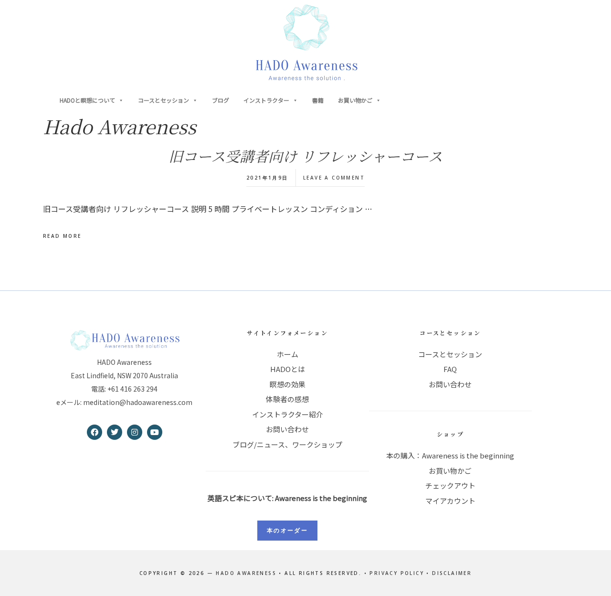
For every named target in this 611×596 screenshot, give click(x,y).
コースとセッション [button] (163, 100)
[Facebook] (94, 432)
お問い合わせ (287, 429)
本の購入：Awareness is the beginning (450, 455)
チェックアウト (450, 485)
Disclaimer (452, 573)
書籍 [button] (318, 100)
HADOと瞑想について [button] (87, 100)
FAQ (450, 369)
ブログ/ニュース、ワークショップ (287, 444)
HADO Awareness (305, 43)
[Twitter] (114, 432)
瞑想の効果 (288, 384)
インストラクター (266, 100)
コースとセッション (450, 354)
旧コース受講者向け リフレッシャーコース (305, 155)
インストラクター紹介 (287, 414)
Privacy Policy (396, 573)
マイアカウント (450, 501)
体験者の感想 (287, 399)
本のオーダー (287, 530)
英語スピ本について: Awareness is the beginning (287, 498)
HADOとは (287, 369)
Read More (62, 236)
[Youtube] (154, 432)
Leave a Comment (334, 177)
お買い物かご (355, 100)
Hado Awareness (246, 573)
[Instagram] (134, 432)
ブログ (220, 100)
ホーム (287, 354)
